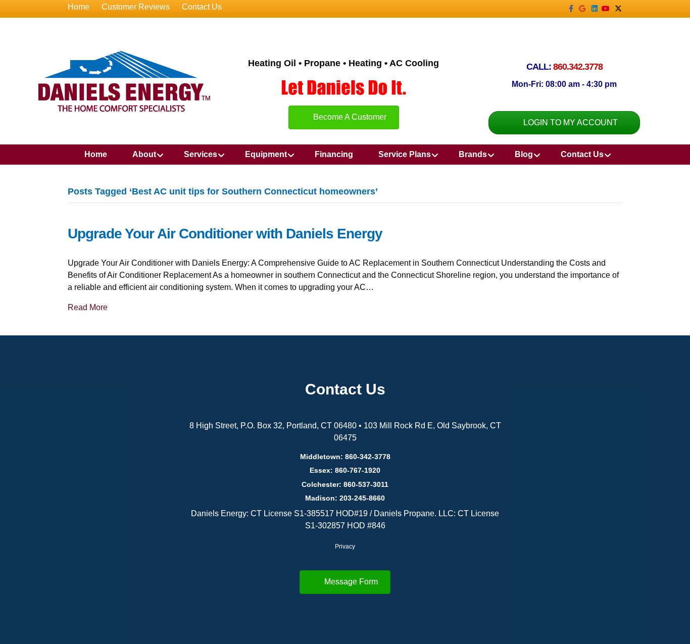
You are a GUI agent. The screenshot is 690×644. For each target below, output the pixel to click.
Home (78, 7)
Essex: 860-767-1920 (345, 470)
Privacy (345, 546)
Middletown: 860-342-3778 (345, 457)
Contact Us (202, 7)
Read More (88, 307)
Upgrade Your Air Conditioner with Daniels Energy (225, 233)
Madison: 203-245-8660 (345, 498)
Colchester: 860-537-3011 (345, 484)
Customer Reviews (136, 7)
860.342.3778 (578, 67)
